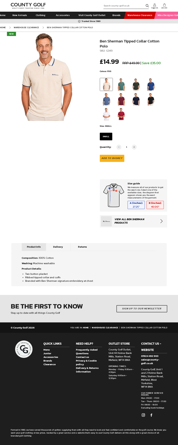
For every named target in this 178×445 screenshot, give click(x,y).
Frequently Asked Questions (87, 351)
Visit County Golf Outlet (92, 15)
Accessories (63, 15)
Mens (46, 350)
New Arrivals (20, 15)
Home (3, 27)
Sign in (154, 8)
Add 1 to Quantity (134, 147)
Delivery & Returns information (87, 370)
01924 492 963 (149, 356)
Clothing (40, 15)
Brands (116, 15)
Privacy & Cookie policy (86, 362)
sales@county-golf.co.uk (150, 361)
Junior (47, 353)
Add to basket (112, 158)
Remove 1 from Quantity (118, 147)
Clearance (49, 364)
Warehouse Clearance (139, 15)
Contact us (82, 357)
